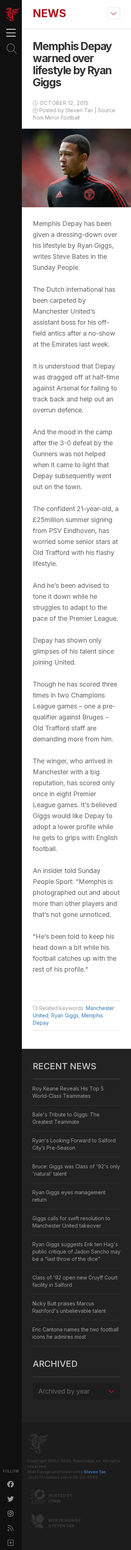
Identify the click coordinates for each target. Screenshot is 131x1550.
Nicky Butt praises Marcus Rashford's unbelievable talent (69, 1307)
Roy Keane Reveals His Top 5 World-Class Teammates (68, 1092)
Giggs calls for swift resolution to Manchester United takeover (71, 1222)
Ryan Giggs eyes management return (69, 1196)
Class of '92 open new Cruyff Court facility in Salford (75, 1281)
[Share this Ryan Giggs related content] (11, 1542)
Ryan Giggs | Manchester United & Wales (12, 14)
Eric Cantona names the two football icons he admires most (75, 1333)
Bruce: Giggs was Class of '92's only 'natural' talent (76, 1170)
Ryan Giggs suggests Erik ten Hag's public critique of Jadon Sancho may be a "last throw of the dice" (76, 1251)
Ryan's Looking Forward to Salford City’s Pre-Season (74, 1144)
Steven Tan (95, 1472)
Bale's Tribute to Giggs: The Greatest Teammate (66, 1118)
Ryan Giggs (65, 1015)
